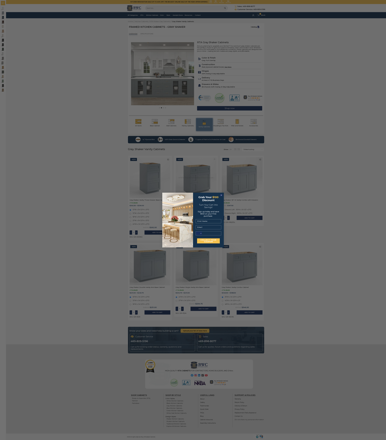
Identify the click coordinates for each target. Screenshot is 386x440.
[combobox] (199, 233)
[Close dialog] (221, 195)
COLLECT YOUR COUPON (208, 241)
